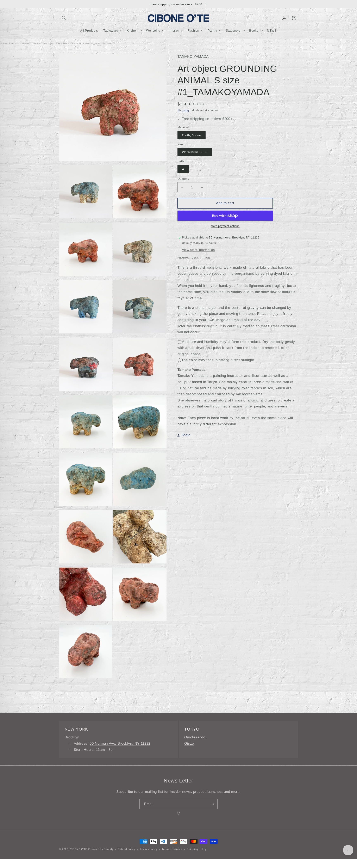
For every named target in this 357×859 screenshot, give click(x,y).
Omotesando (194, 737)
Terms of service (172, 849)
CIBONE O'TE (78, 849)
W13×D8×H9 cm (195, 152)
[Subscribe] (212, 804)
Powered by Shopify (100, 849)
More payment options (225, 226)
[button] (64, 18)
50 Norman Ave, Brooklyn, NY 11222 (120, 743)
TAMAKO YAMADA (30, 43)
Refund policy (126, 849)
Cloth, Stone (191, 135)
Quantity (183, 178)
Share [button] (186, 435)
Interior (13, 43)
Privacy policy (148, 849)
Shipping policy (196, 849)
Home (3, 43)
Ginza (189, 743)
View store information (198, 250)
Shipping (183, 110)
